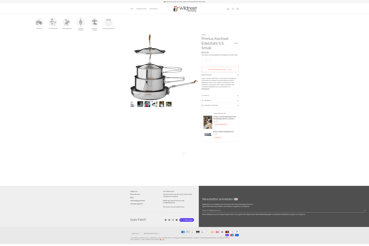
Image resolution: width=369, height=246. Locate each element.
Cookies (196, 238)
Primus (204, 34)
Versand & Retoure (211, 105)
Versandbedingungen (208, 238)
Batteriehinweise (223, 238)
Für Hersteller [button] (168, 191)
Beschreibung (207, 75)
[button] (132, 9)
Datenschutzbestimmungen (285, 214)
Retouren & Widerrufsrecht (182, 238)
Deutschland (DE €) (151, 233)
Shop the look (135, 194)
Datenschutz (166, 238)
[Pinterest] (169, 220)
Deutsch (135, 233)
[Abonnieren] (364, 210)
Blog (131, 197)
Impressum (153, 238)
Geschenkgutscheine (137, 201)
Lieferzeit (207, 100)
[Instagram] (173, 220)
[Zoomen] (164, 67)
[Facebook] (166, 220)
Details (206, 95)
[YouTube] (176, 220)
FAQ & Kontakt (135, 239)
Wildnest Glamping (138, 238)
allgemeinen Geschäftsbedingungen (259, 214)
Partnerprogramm (136, 204)
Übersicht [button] (134, 191)
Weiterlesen (206, 89)
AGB (159, 238)
